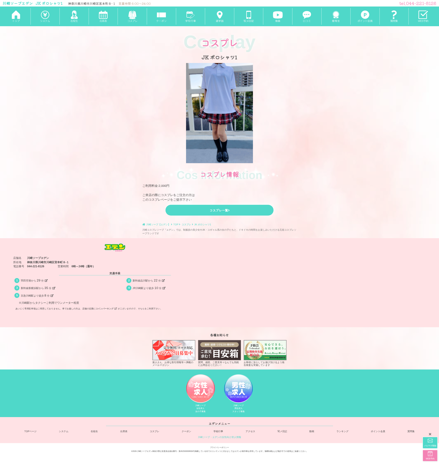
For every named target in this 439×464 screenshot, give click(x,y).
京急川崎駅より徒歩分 (35, 295)
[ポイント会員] (364, 16)
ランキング (342, 431)
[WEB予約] (423, 16)
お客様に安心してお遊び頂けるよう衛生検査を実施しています (264, 363)
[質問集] (394, 16)
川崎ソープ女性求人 (200, 408)
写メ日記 (282, 431)
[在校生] (74, 16)
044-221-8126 (35, 266)
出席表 (123, 431)
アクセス (250, 431)
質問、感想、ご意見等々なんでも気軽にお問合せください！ (218, 363)
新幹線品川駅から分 (147, 280)
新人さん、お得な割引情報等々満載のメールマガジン (172, 363)
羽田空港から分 (32, 280)
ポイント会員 (378, 431)
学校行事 (218, 431)
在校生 (94, 431)
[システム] (45, 16)
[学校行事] (190, 16)
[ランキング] (336, 16)
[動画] (277, 16)
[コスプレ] (132, 16)
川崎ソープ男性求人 (238, 408)
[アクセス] (219, 16)
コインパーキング (105, 308)
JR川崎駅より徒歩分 (147, 288)
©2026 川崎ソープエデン (141, 451)
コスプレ (154, 431)
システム (63, 431)
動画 (311, 431)
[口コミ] (306, 16)
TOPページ (30, 431)
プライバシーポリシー (219, 447)
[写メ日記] (248, 16)
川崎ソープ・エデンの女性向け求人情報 (219, 437)
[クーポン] (161, 16)
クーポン (186, 431)
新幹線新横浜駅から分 (36, 288)
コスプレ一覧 (219, 210)
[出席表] (103, 16)
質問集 (411, 431)
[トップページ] (16, 16)
